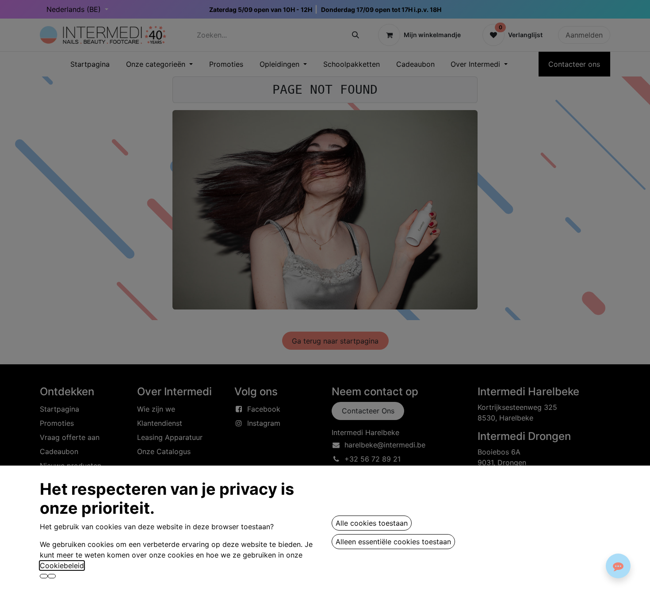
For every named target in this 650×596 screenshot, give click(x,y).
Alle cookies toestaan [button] (372, 523)
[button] (44, 576)
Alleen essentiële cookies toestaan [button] (393, 541)
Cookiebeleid (62, 565)
